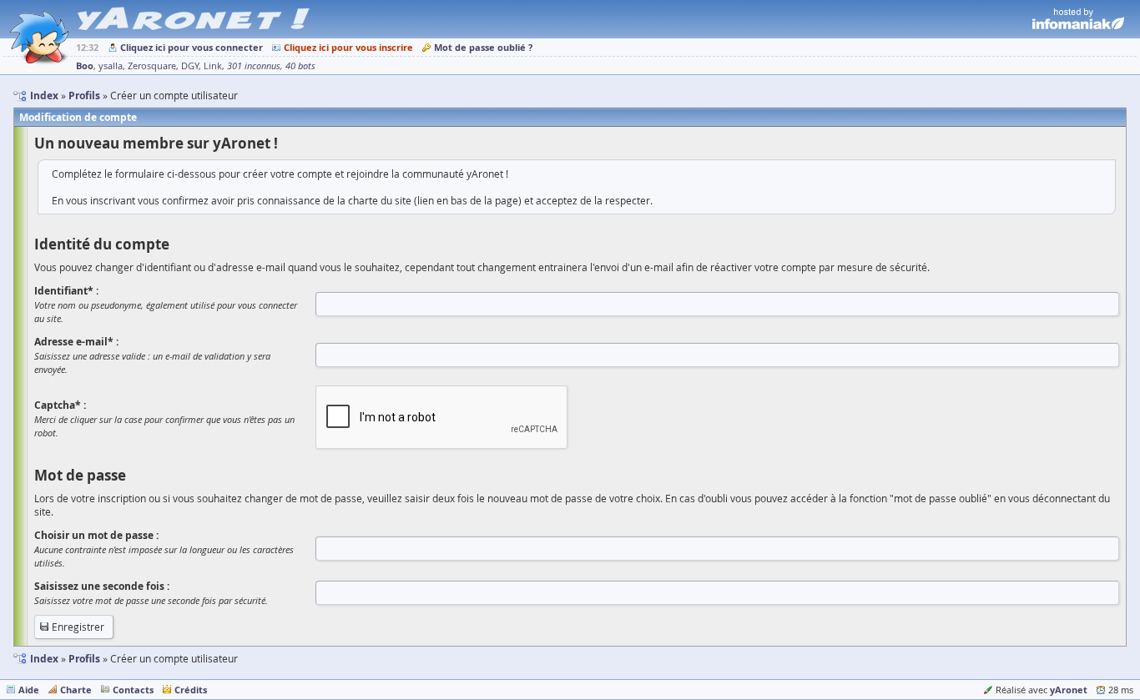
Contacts (133, 689)
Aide (28, 689)
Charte (76, 689)
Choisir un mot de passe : (96, 535)
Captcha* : (60, 405)
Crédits (190, 689)
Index (44, 659)
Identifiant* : (66, 291)
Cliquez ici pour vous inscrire (348, 47)
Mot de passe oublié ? (483, 47)
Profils (84, 659)
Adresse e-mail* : (76, 342)
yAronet (1068, 689)
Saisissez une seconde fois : (101, 586)
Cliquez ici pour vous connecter (191, 47)
